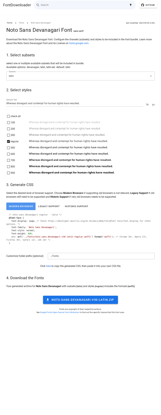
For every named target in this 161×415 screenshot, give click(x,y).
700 (13, 160)
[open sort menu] (131, 5)
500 (13, 147)
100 (13, 122)
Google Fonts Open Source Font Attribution (59, 312)
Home (9, 23)
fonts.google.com (79, 43)
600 (13, 153)
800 (13, 166)
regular (15, 141)
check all (16, 116)
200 (13, 128)
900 (13, 172)
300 (13, 135)
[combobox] (80, 76)
